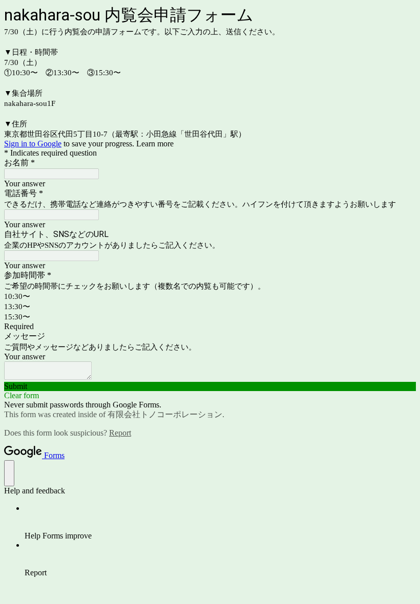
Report (120, 432)
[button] (210, 386)
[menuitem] (220, 522)
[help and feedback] (9, 473)
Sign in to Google (32, 143)
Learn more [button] (155, 143)
